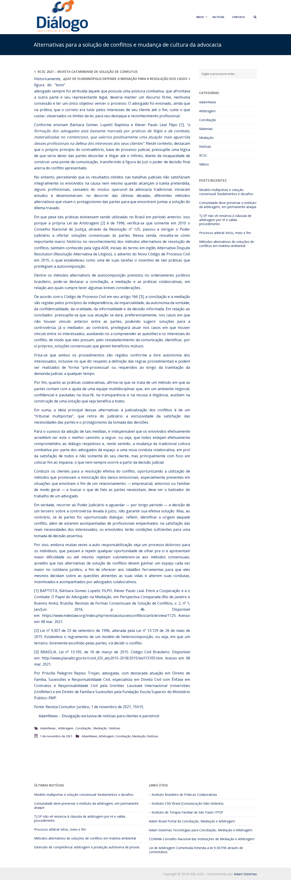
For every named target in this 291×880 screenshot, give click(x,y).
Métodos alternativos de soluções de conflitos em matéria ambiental (226, 243)
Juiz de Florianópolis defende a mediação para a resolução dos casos (126, 78)
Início (200, 17)
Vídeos (204, 164)
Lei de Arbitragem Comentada (171, 848)
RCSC (203, 155)
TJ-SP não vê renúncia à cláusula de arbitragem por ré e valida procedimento (225, 220)
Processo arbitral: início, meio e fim (225, 233)
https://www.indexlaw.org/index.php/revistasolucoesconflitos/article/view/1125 (109, 615)
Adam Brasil (158, 821)
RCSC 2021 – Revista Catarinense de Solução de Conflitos (88, 71)
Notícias (218, 17)
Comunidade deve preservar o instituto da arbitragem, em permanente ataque (227, 205)
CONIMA (155, 839)
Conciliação (83, 728)
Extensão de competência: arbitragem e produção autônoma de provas (87, 847)
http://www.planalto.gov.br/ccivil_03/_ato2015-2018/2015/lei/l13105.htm (102, 658)
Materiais (206, 129)
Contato (238, 17)
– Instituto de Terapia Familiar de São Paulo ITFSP (186, 812)
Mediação (100, 728)
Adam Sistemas (160, 830)
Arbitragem (65, 728)
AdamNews (48, 715)
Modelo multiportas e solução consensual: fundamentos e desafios (226, 192)
